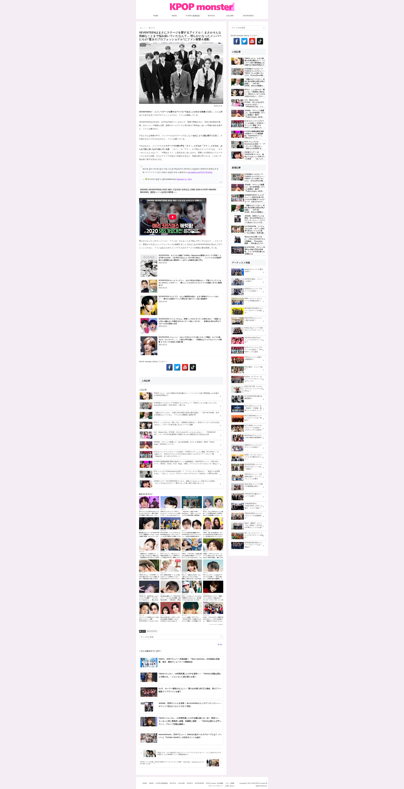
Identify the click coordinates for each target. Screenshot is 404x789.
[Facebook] (169, 367)
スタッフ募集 (229, 783)
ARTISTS (173, 783)
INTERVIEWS (199, 783)
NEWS (143, 631)
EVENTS (190, 783)
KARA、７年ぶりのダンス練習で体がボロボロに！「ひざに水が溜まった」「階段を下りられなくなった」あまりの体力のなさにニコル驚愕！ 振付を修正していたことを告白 (213, 621)
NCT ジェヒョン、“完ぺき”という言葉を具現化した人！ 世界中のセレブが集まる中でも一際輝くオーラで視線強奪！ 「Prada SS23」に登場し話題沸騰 (170, 557)
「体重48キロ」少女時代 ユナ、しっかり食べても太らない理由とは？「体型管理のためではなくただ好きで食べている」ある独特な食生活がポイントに (149, 557)
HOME (145, 783)
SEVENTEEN (153, 631)
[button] (221, 637)
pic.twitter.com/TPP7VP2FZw (200, 172)
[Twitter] (177, 367)
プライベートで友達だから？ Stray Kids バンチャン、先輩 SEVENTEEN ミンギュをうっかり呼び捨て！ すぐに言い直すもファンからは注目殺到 (149, 621)
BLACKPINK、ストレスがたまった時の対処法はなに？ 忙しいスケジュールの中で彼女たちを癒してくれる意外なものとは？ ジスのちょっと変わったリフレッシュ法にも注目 (170, 536)
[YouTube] (185, 367)
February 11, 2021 (184, 179)
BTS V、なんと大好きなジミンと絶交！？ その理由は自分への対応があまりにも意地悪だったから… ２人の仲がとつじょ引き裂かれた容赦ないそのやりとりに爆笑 (213, 515)
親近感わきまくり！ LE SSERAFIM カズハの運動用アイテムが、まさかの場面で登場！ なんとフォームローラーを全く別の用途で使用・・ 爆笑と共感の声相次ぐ (149, 536)
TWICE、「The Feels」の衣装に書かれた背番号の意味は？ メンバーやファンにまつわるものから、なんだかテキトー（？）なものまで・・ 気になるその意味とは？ (192, 557)
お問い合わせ (229, 786)
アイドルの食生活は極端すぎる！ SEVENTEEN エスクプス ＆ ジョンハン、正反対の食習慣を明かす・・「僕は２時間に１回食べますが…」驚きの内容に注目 (192, 536)
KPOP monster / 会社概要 (214, 783)
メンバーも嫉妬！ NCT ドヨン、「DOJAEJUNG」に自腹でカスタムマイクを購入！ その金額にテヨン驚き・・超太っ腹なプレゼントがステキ (192, 621)
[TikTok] (192, 367)
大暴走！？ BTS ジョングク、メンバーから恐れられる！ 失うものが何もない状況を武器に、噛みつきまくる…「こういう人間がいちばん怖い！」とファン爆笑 (213, 557)
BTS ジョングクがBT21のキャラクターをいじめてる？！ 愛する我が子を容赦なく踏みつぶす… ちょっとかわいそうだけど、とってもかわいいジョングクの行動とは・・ (149, 515)
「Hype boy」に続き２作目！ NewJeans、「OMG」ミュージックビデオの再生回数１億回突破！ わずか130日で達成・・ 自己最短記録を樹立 (192, 515)
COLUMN (181, 783)
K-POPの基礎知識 (162, 783)
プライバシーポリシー (215, 786)
